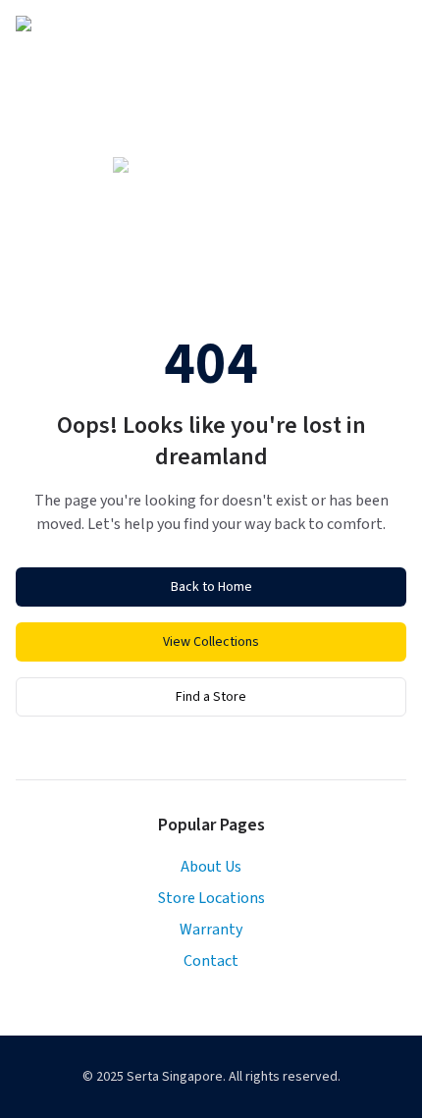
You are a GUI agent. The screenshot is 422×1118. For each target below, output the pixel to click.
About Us (211, 867)
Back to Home (211, 587)
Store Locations (211, 898)
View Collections (211, 642)
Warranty (211, 929)
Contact (211, 961)
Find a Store (211, 697)
